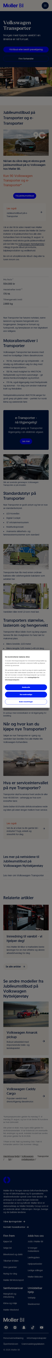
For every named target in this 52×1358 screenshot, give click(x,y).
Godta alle (26, 687)
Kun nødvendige (26, 694)
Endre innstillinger (26, 701)
